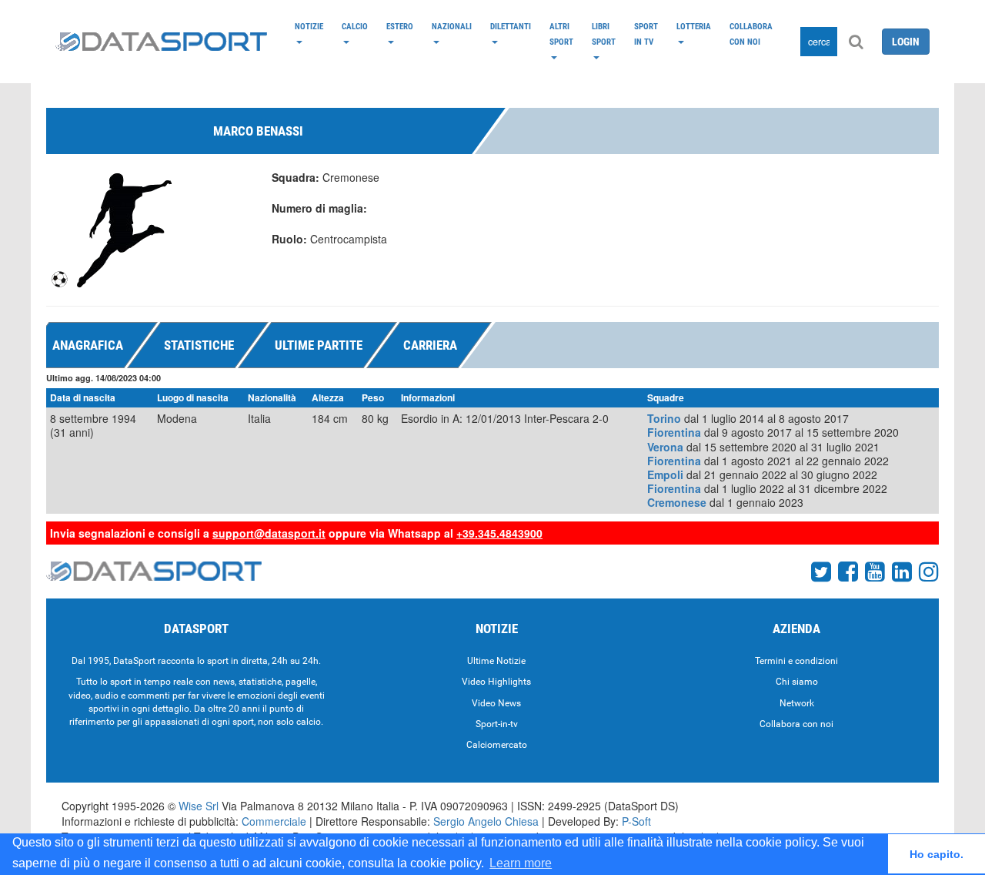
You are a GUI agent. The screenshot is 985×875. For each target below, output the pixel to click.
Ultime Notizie (496, 660)
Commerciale (274, 821)
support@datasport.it (269, 533)
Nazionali (452, 26)
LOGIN (906, 41)
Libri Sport (604, 34)
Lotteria (693, 26)
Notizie (309, 26)
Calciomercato (496, 744)
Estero (399, 26)
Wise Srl (199, 805)
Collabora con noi (751, 34)
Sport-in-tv (497, 724)
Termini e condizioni (796, 660)
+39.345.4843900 (499, 533)
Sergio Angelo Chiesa (486, 821)
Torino (664, 418)
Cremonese (676, 502)
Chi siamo (797, 681)
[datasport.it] (161, 41)
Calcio (355, 26)
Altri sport (561, 34)
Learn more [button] (520, 863)
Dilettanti (510, 26)
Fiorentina (674, 432)
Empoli (665, 474)
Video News (496, 703)
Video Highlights (496, 681)
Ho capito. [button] (936, 854)
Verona (665, 446)
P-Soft (636, 821)
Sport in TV (646, 34)
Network (797, 703)
